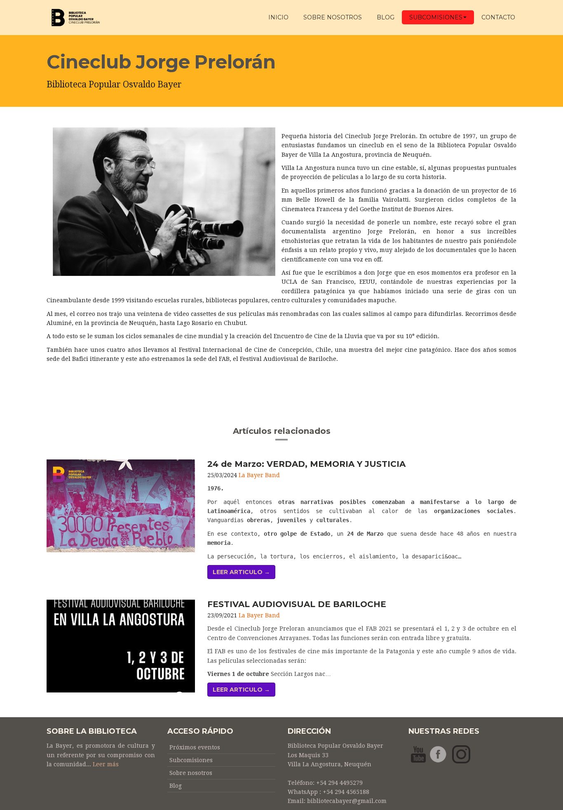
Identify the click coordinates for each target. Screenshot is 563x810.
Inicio (278, 17)
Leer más (106, 764)
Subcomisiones (435, 17)
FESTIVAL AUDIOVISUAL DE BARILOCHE (296, 604)
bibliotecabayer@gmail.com (347, 801)
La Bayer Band (259, 475)
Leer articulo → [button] (241, 572)
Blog (385, 17)
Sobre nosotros (190, 773)
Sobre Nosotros (332, 17)
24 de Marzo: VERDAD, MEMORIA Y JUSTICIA (306, 464)
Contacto (498, 17)
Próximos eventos (194, 747)
